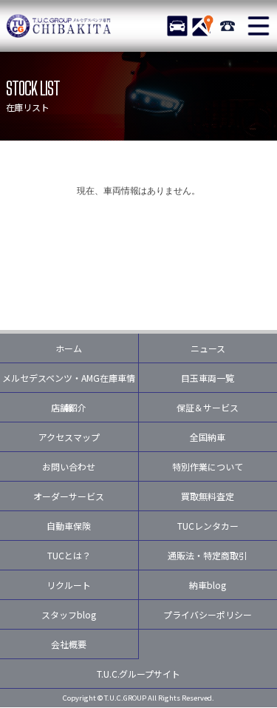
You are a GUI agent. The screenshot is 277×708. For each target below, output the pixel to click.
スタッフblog (68, 614)
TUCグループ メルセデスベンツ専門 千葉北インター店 (59, 26)
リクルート (69, 585)
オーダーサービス (68, 496)
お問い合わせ (68, 466)
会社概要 (68, 644)
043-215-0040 (227, 26)
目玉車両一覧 (207, 377)
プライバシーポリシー (207, 614)
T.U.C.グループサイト (139, 673)
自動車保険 (69, 525)
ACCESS (202, 26)
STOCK (177, 26)
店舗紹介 (68, 407)
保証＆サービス (208, 407)
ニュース (208, 348)
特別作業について (207, 466)
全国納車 (207, 437)
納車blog (207, 585)
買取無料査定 (207, 496)
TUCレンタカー (208, 525)
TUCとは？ (69, 555)
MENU (258, 25)
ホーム (68, 348)
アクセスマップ (69, 437)
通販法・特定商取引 (207, 555)
